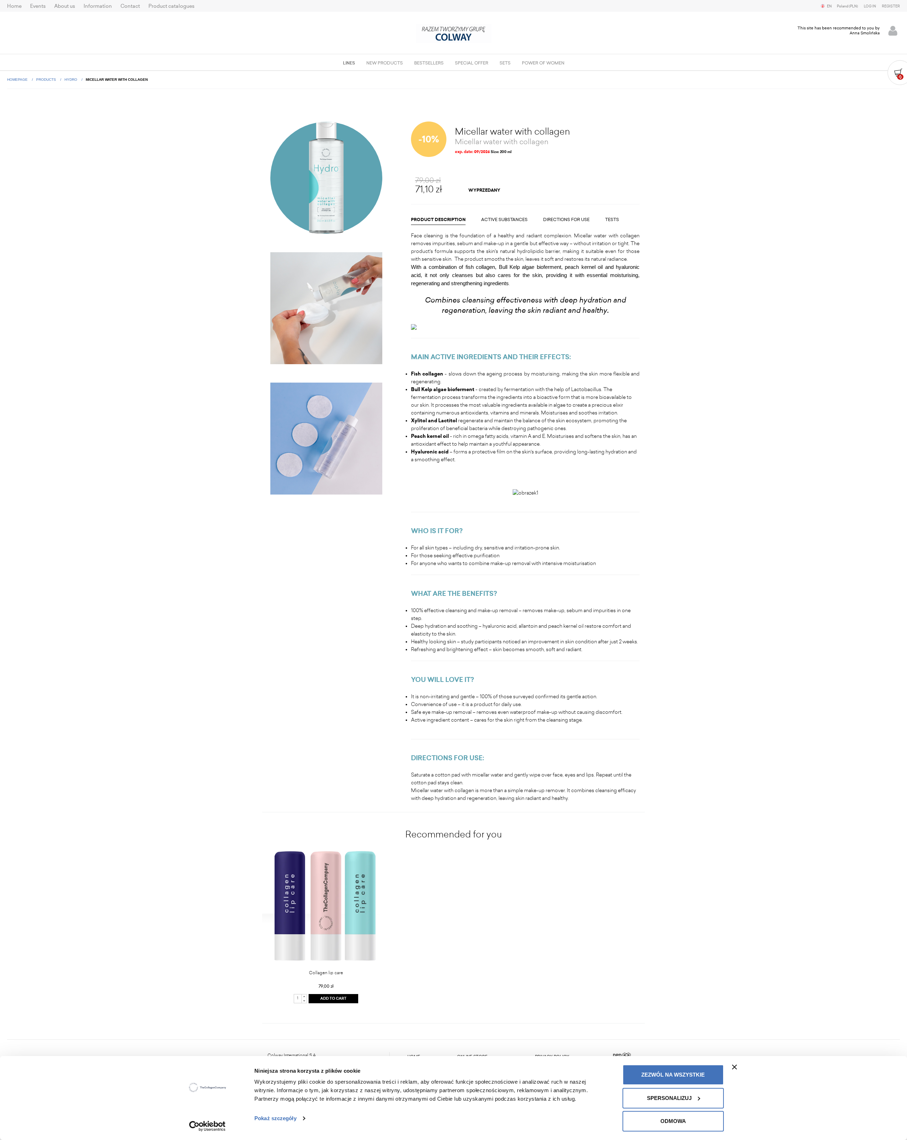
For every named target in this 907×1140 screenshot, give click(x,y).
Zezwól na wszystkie (673, 1075)
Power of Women (543, 63)
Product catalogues (171, 6)
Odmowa (673, 1121)
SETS (505, 63)
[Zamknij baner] (734, 1067)
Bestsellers (429, 63)
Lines (349, 63)
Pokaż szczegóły (275, 1118)
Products (46, 79)
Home (14, 6)
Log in (870, 6)
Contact (130, 6)
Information (98, 6)
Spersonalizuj (669, 1098)
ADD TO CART (333, 999)
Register (891, 6)
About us (64, 6)
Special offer (471, 63)
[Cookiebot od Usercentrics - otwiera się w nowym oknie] (207, 1126)
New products (384, 63)
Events (38, 6)
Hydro (71, 79)
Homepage (18, 79)
